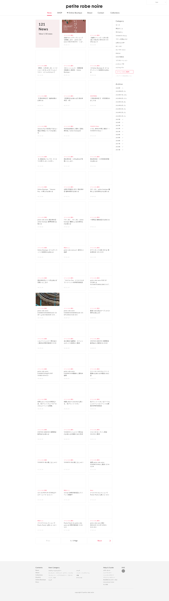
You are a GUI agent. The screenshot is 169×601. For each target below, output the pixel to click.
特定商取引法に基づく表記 (110, 579)
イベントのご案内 (123, 72)
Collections (115, 13)
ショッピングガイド (108, 575)
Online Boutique (75, 13)
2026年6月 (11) (121, 98)
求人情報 (105, 584)
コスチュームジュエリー (55, 570)
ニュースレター (107, 572)
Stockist (38, 577)
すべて (118, 25)
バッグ (78, 570)
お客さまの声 (120, 42)
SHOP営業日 (120, 57)
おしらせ (119, 46)
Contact (101, 13)
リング (50, 577)
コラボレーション (122, 60)
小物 (77, 575)
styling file (120, 67)
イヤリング (59, 573)
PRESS (118, 53)
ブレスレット (52, 575)
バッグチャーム (85, 573)
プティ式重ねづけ (122, 39)
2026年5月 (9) (121, 102)
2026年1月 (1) (121, 116)
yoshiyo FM (120, 64)
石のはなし (119, 32)
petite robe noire (84, 6)
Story (37, 582)
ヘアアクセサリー (61, 575)
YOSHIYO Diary (121, 35)
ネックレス (51, 573)
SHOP (59, 13)
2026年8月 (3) (121, 91)
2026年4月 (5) (121, 105)
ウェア (50, 580)
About (89, 13)
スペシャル (79, 577)
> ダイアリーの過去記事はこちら (124, 75)
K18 (54, 577)
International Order (108, 582)
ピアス (65, 573)
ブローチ (70, 575)
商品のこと (119, 28)
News (49, 13)
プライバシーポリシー (109, 577)
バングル (70, 573)
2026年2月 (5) (121, 112)
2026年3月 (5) (121, 109)
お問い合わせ (106, 570)
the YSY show (121, 49)
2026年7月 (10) (121, 95)
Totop (135, 569)
